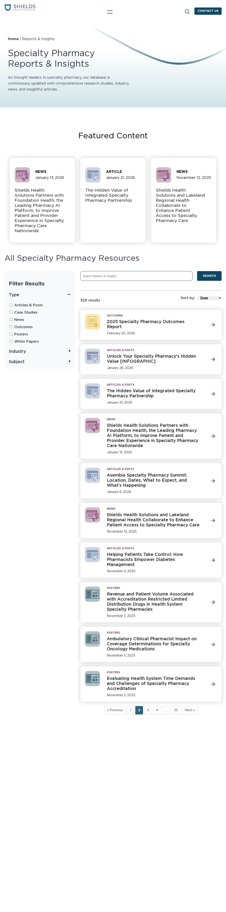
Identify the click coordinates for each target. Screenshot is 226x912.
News (18, 320)
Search (187, 11)
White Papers (26, 341)
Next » (190, 710)
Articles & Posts (28, 305)
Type (14, 295)
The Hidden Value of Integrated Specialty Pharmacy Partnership (108, 195)
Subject (16, 362)
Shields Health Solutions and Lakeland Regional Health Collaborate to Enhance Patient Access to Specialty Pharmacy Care (180, 205)
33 (176, 710)
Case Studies (25, 312)
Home (13, 39)
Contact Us (208, 11)
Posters (20, 334)
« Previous (115, 710)
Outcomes (23, 327)
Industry (17, 352)
